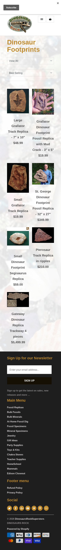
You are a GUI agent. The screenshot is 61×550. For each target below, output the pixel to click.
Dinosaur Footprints (23, 46)
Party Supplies (15, 445)
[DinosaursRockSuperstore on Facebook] (15, 508)
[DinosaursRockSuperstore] (19, 25)
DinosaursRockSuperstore (29, 518)
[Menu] (42, 19)
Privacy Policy (15, 492)
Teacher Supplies (16, 459)
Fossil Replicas (15, 407)
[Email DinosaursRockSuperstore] (46, 508)
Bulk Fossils (13, 412)
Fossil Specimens (16, 426)
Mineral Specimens (17, 431)
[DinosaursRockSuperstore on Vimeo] (34, 508)
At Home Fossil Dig (17, 421)
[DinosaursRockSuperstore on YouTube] (27, 508)
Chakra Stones (15, 454)
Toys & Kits (13, 449)
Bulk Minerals (14, 416)
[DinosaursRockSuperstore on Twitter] (9, 508)
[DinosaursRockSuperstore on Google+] (21, 508)
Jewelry (11, 435)
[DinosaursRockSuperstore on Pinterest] (40, 508)
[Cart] (50, 19)
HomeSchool (14, 464)
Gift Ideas (12, 440)
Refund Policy (14, 487)
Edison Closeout (16, 473)
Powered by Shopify (18, 529)
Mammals (12, 468)
